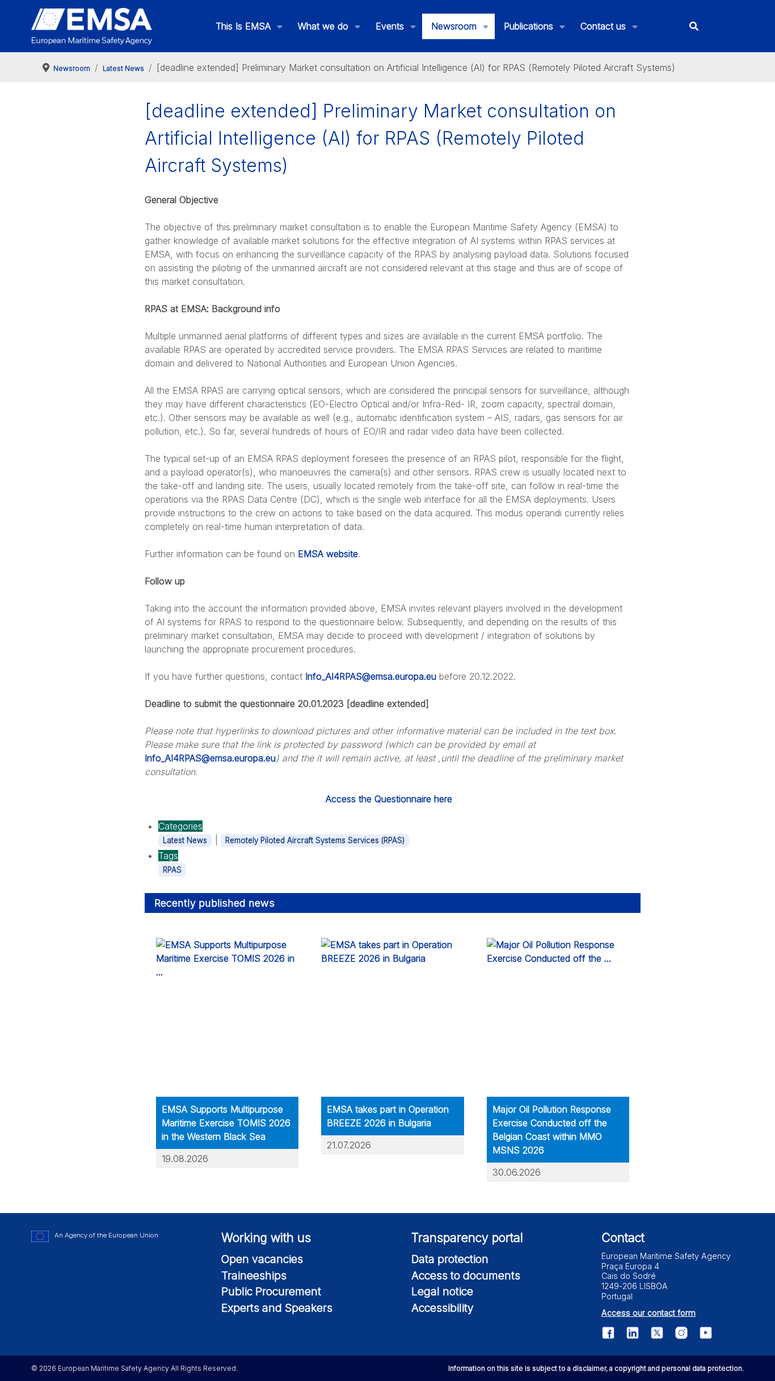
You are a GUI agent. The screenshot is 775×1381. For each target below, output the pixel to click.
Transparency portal (467, 1237)
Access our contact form (648, 1312)
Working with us (266, 1237)
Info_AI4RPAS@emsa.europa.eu (370, 676)
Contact (623, 1237)
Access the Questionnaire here (389, 799)
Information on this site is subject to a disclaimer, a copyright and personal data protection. (596, 1368)
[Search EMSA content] (694, 26)
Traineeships (254, 1275)
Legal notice (442, 1291)
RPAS (172, 869)
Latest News (185, 840)
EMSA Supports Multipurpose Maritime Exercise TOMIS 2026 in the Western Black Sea (226, 1123)
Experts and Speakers (276, 1308)
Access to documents (465, 1275)
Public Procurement (271, 1291)
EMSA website (328, 553)
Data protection (449, 1259)
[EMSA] (92, 26)
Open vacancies (262, 1259)
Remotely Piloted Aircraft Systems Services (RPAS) (315, 840)
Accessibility (442, 1308)
